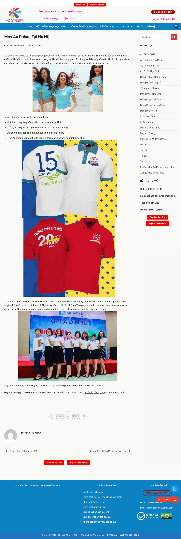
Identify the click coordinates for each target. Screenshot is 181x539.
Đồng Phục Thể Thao (151, 99)
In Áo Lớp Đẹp (147, 116)
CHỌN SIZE (126, 26)
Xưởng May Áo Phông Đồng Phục (157, 167)
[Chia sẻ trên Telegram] (84, 416)
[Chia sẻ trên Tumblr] (78, 416)
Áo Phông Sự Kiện (149, 65)
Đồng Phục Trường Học (152, 105)
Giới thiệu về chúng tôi (93, 492)
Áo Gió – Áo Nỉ (147, 54)
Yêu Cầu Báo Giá (54, 462)
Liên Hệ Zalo (80, 4)
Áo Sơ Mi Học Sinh (150, 71)
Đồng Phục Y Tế (148, 110)
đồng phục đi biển (149, 88)
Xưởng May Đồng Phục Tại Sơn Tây (108, 451)
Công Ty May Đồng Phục (153, 77)
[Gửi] (174, 37)
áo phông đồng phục (40, 55)
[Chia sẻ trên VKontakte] (68, 416)
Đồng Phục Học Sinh (150, 93)
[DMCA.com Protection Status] (166, 516)
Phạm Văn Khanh (36, 46)
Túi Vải (143, 161)
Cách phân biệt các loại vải (96, 512)
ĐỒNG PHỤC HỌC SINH (53, 26)
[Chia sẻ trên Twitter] (57, 416)
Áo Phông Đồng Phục (151, 60)
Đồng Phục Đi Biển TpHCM (23, 451)
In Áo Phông (146, 122)
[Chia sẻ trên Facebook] (51, 416)
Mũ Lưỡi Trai (146, 144)
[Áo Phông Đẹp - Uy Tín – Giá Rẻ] (16, 14)
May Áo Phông (147, 133)
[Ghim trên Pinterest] (62, 416)
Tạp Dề (143, 150)
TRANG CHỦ (33, 26)
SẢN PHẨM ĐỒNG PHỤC (82, 26)
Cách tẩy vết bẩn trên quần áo (97, 517)
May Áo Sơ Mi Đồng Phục (153, 139)
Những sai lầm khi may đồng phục (99, 522)
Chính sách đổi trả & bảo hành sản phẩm (102, 497)
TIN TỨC (139, 26)
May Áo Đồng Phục (150, 127)
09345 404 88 (167, 19)
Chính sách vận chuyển (94, 507)
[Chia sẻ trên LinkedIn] (73, 416)
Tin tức (143, 155)
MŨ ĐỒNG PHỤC (108, 26)
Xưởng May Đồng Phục (152, 172)
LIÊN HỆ (151, 26)
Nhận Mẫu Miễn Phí (97, 4)
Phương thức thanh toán (94, 502)
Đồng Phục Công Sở (150, 82)
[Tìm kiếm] (176, 26)
